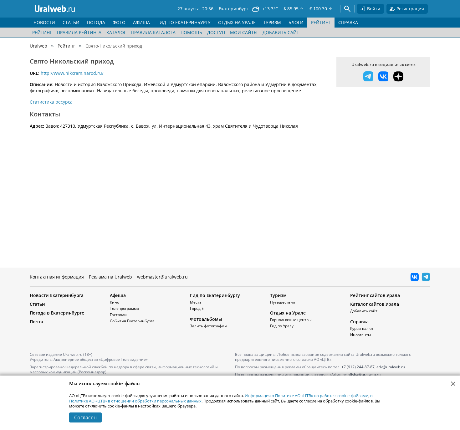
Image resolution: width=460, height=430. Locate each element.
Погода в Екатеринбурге (57, 313)
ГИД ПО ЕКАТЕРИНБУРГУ (184, 22)
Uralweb (38, 46)
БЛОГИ (296, 22)
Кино (114, 302)
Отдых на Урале (288, 313)
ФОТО (119, 22)
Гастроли (118, 314)
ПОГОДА (96, 22)
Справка (359, 322)
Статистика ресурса (51, 102)
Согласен (85, 417)
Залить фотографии (208, 326)
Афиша (118, 295)
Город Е (197, 308)
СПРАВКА (348, 22)
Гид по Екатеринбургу (215, 295)
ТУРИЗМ (272, 22)
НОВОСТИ (44, 22)
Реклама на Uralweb (110, 277)
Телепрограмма (124, 308)
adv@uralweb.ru (390, 367)
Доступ (216, 32)
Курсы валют (362, 328)
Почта (36, 322)
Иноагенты (360, 334)
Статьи (37, 304)
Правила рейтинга (79, 32)
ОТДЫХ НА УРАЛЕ (237, 22)
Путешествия (282, 302)
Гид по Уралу (282, 326)
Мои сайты (244, 32)
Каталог (116, 32)
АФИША (141, 22)
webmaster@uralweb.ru (162, 277)
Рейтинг (42, 32)
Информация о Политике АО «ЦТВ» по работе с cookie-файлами (306, 395)
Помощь (191, 32)
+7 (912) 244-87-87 (358, 367)
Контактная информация (57, 277)
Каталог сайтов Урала (374, 304)
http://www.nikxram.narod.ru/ (72, 73)
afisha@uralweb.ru (364, 374)
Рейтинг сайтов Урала (375, 295)
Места (196, 302)
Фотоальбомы (206, 319)
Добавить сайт (281, 32)
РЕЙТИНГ (321, 22)
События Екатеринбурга (132, 321)
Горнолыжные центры (290, 319)
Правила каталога (153, 32)
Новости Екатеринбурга (57, 295)
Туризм (278, 295)
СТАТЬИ (71, 22)
